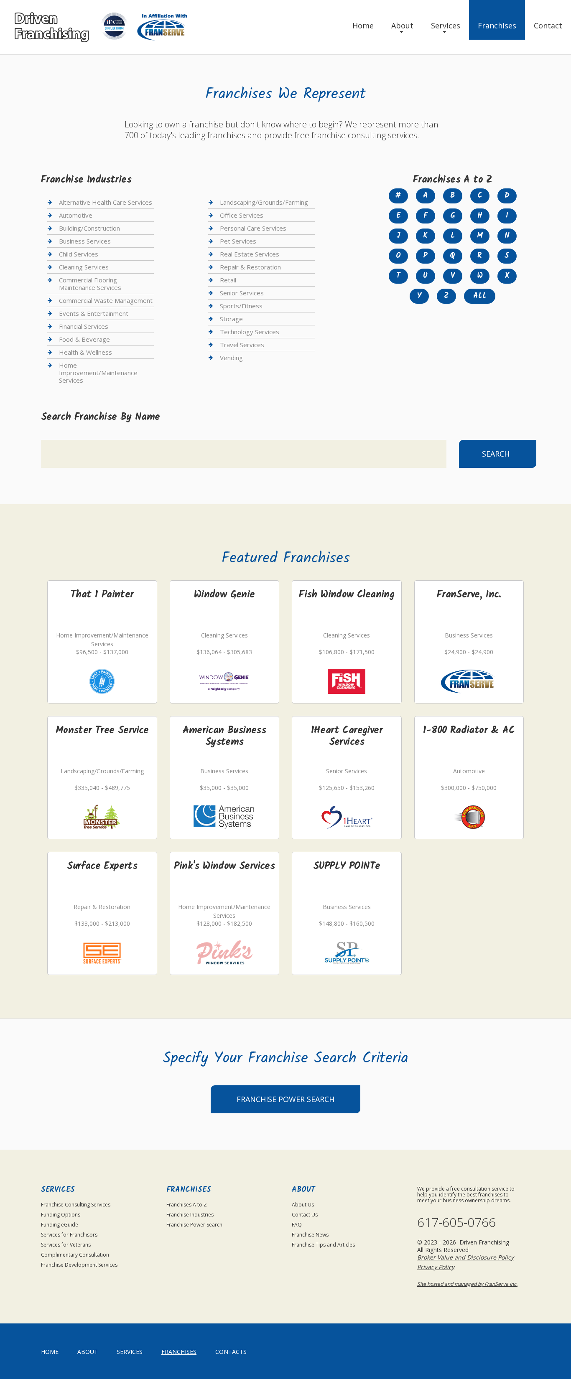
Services (445, 25)
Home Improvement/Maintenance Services (98, 372)
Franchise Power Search (285, 1099)
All (480, 296)
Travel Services (242, 344)
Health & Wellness (85, 352)
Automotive (75, 215)
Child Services (78, 254)
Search (496, 454)
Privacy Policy (435, 1267)
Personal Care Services (253, 228)
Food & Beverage (84, 339)
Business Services (85, 241)
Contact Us (305, 1214)
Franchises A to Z (186, 1204)
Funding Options (60, 1214)
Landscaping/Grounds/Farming (264, 202)
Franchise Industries (190, 1214)
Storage (231, 319)
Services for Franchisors (69, 1234)
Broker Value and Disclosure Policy (465, 1257)
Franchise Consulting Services (75, 1204)
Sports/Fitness (241, 306)
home (50, 1352)
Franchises (497, 25)
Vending (231, 357)
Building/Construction (89, 228)
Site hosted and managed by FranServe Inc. (467, 1284)
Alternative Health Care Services (105, 202)
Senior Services (242, 293)
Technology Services (249, 332)
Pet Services (238, 241)
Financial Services (83, 326)
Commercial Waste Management (106, 300)
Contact (548, 25)
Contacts (231, 1352)
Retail (228, 280)
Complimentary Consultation (75, 1254)
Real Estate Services (249, 254)
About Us (303, 1204)
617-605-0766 (456, 1222)
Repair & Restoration (250, 267)
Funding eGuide (59, 1224)
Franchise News (310, 1234)
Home (363, 25)
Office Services (241, 215)
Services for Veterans (66, 1244)
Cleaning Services (84, 267)
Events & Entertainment (93, 313)
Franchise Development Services (79, 1264)
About (402, 25)
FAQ (297, 1224)
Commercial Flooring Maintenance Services (90, 284)
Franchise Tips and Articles (323, 1244)
